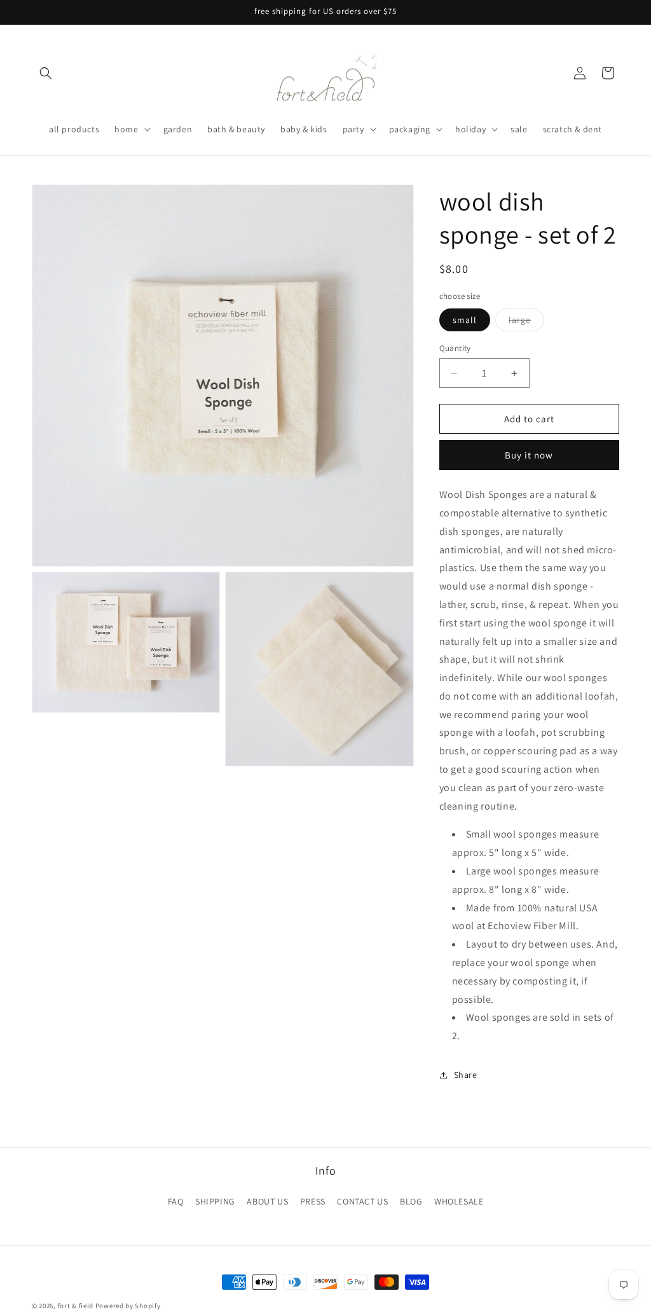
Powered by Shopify (128, 1305)
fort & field (75, 1305)
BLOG (411, 1201)
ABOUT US (267, 1201)
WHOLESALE (458, 1201)
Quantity (455, 348)
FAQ (176, 1201)
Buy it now (529, 455)
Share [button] (465, 1075)
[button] (46, 73)
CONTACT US (362, 1201)
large (526, 322)
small (465, 320)
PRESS (313, 1201)
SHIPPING (215, 1201)
